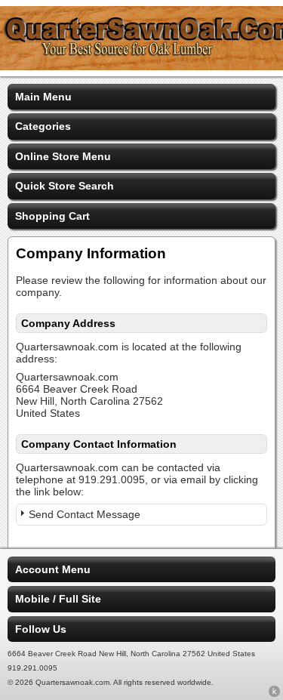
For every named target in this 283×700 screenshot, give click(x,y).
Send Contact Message (84, 514)
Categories (43, 126)
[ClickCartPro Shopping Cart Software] (274, 694)
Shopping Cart (52, 216)
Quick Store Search (64, 186)
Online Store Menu (63, 156)
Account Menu (53, 569)
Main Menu (43, 97)
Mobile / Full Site (58, 599)
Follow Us (40, 629)
